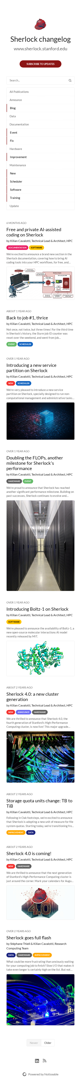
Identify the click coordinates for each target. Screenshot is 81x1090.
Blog (13, 108)
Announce (16, 100)
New (13, 173)
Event (13, 132)
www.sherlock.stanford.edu (40, 48)
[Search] (70, 80)
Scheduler (16, 181)
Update (14, 206)
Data (13, 116)
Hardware (16, 148)
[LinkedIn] (39, 1060)
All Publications (19, 91)
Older (47, 1042)
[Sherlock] (40, 25)
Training (15, 197)
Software (15, 189)
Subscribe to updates (40, 63)
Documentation (19, 124)
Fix (12, 140)
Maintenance (18, 165)
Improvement (18, 157)
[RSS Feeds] (44, 1060)
